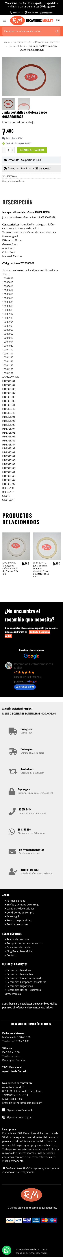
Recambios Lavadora (19, 970)
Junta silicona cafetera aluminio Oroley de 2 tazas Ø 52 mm (41, 571)
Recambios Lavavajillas (20, 974)
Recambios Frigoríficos (20, 986)
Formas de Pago (16, 900)
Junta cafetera (17, 46)
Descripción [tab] (17, 202)
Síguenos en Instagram (19, 1117)
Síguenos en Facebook (19, 1110)
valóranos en (23, 686)
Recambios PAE (22, 42)
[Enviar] (57, 31)
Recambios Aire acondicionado (24, 978)
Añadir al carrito (32, 150)
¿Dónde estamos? (46, 12)
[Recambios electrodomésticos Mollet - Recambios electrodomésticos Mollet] (31, 20)
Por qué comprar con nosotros (25, 943)
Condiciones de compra (20, 912)
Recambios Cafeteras (47, 42)
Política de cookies (17, 924)
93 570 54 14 (25, 809)
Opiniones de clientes (19, 947)
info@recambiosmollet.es (31, 849)
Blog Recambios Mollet (20, 951)
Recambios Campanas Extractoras (26, 982)
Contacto (12, 955)
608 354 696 (24, 829)
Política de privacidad (19, 920)
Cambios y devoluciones (21, 908)
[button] (4, 20)
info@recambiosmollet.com (26, 1102)
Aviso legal (13, 916)
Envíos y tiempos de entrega (23, 904)
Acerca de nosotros (18, 939)
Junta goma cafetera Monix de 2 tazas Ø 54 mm (10, 569)
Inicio (7, 42)
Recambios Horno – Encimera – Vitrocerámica (24, 992)
